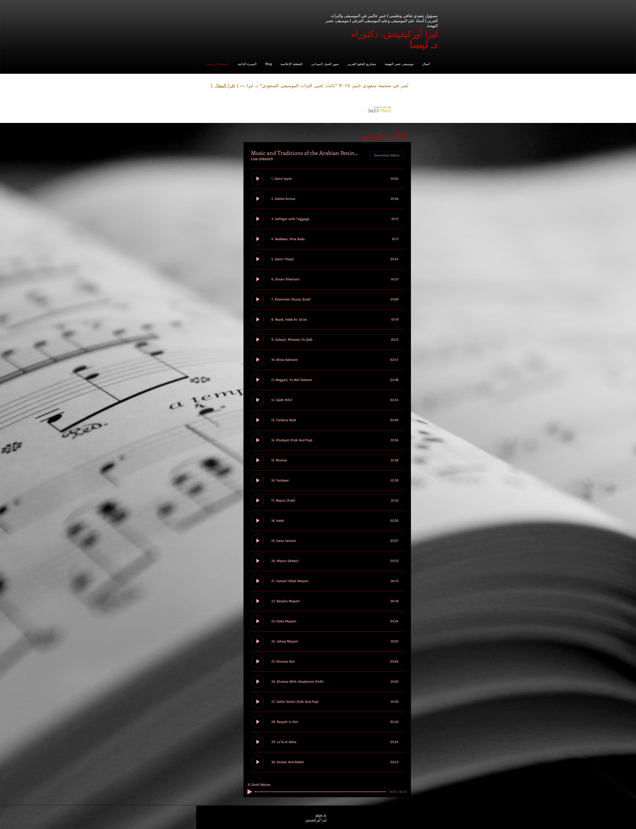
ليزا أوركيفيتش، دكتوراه (394, 33)
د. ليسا (423, 44)
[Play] (249, 791)
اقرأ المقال (224, 85)
